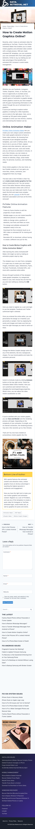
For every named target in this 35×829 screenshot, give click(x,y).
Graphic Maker (7, 516)
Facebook (5, 808)
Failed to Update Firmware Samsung (14, 652)
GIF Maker (18, 512)
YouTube (4, 813)
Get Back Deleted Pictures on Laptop (12, 801)
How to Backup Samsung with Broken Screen (17, 665)
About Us (5, 821)
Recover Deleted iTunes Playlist (11, 778)
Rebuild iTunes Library (8, 780)
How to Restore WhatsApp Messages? (14, 623)
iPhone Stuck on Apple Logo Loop (13, 700)
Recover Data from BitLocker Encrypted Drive (14, 793)
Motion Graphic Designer (20, 516)
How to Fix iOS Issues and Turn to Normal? (16, 703)
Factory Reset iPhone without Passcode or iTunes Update (16, 715)
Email (5, 584)
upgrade (17, 194)
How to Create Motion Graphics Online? (15, 632)
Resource (20, 821)
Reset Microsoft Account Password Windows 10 (15, 798)
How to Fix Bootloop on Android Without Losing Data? (17, 661)
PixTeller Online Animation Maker (13, 130)
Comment (7, 552)
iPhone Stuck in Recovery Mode (12, 697)
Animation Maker (8, 512)
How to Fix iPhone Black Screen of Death (15, 641)
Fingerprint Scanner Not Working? (13, 649)
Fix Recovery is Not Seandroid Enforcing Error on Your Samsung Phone (17, 656)
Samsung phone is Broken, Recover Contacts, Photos (17, 760)
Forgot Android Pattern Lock (10, 765)
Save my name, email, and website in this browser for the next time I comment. (16, 597)
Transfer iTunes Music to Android (11, 783)
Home (4, 26)
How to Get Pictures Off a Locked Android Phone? (9, 528)
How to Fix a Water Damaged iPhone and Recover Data (15, 710)
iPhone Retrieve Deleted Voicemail (11, 775)
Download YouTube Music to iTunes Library (14, 785)
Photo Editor (10, 26)
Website (6, 592)
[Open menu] (31, 3)
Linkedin (4, 811)
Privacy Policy (12, 821)
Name (5, 576)
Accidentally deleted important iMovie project (14, 768)
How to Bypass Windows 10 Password (13, 796)
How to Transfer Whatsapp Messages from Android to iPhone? (26, 529)
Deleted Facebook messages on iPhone (13, 763)
